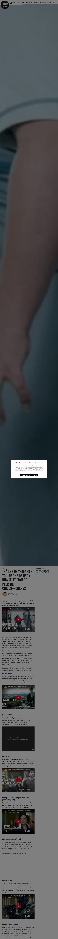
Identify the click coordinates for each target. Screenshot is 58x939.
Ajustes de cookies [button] (26, 475)
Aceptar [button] (35, 475)
